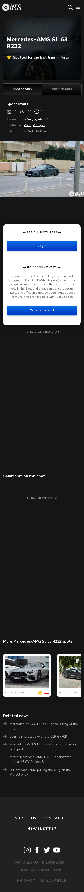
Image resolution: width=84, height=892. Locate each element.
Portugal (39, 125)
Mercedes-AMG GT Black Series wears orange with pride (45, 746)
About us (25, 818)
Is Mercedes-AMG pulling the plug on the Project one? (40, 772)
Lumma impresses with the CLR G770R (38, 736)
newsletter (42, 828)
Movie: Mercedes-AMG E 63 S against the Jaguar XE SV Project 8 (40, 759)
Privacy (26, 880)
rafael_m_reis (33, 119)
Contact (53, 818)
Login (42, 246)
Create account (42, 310)
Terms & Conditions (39, 870)
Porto (28, 125)
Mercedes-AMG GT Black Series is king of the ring (44, 726)
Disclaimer (54, 880)
